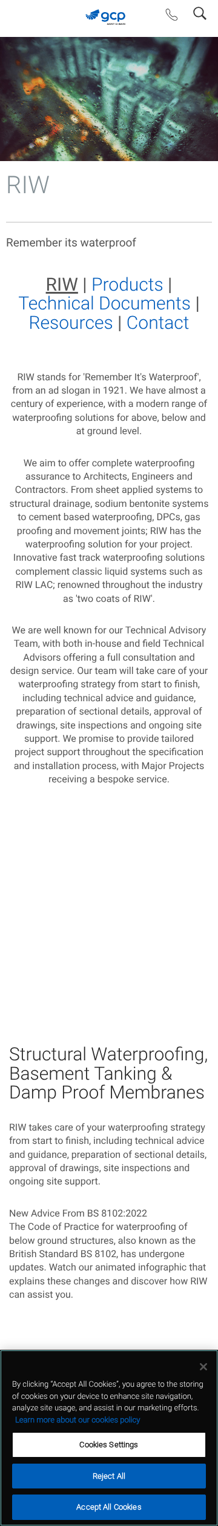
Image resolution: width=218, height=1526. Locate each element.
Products (127, 285)
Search (200, 11)
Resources (71, 323)
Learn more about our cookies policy (77, 1420)
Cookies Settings (108, 1444)
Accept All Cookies (108, 1506)
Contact (158, 323)
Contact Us (171, 17)
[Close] (203, 1366)
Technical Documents (104, 303)
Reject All (109, 1476)
